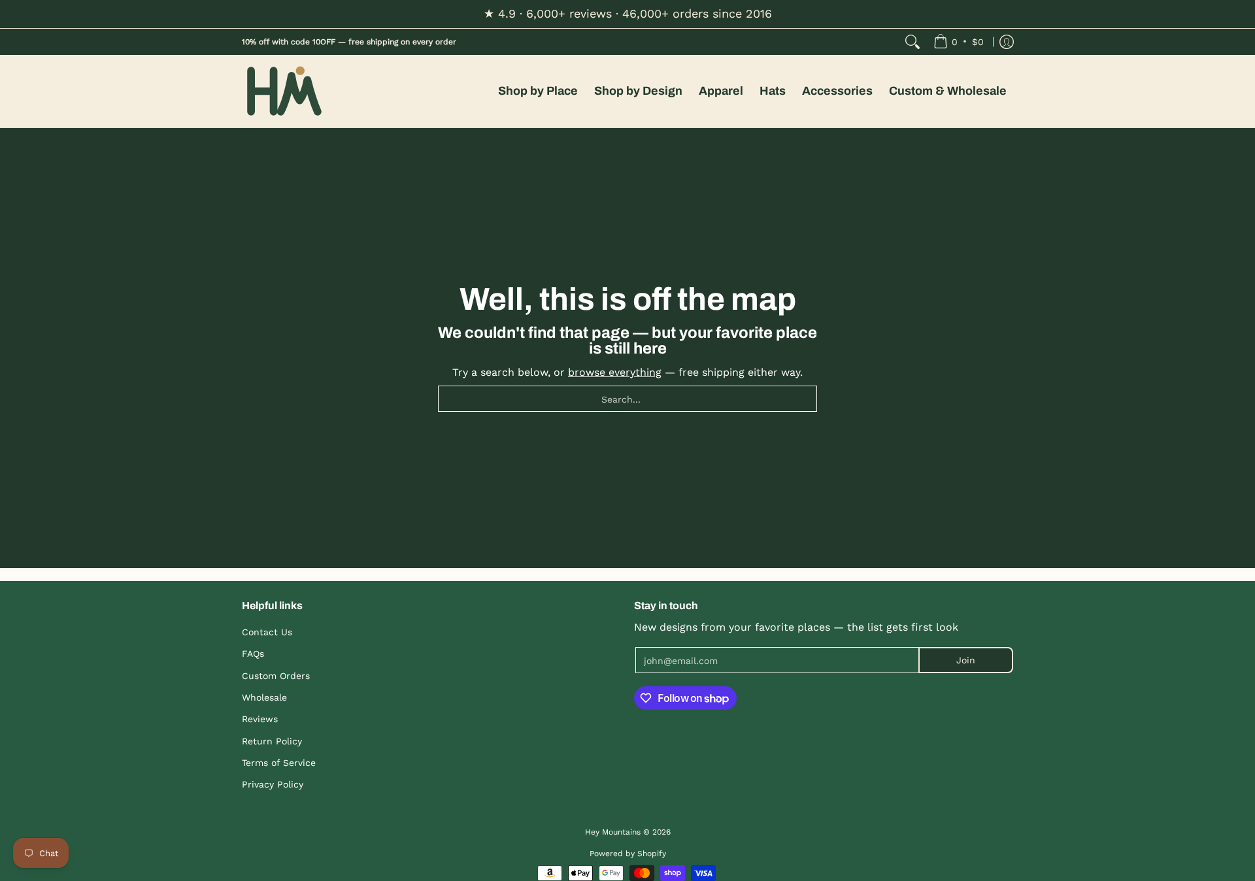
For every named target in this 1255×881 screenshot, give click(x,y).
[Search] (912, 42)
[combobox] (627, 399)
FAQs (253, 653)
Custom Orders (276, 676)
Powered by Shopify (628, 853)
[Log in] (1007, 42)
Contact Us (267, 632)
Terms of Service (279, 762)
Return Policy (272, 741)
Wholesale (264, 697)
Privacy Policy (272, 784)
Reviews (260, 719)
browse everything (614, 372)
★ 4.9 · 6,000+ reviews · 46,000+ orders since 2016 (628, 13)
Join (965, 660)
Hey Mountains (284, 91)
